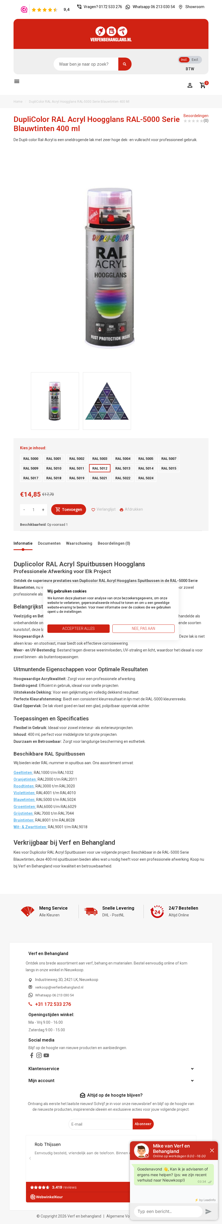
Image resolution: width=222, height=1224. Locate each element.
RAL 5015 (168, 468)
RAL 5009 (30, 468)
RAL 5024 (145, 478)
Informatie (23, 543)
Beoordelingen (196, 115)
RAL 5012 (99, 468)
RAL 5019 (76, 478)
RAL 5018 (53, 478)
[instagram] (39, 1057)
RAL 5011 (76, 468)
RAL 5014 (145, 468)
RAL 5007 (168, 459)
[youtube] (46, 1057)
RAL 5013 (122, 468)
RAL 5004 (122, 459)
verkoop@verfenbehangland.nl (59, 987)
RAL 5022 (122, 478)
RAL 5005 (145, 459)
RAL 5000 (30, 459)
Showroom (194, 7)
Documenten (49, 543)
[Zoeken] (125, 64)
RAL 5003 (99, 459)
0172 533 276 (110, 7)
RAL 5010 (53, 468)
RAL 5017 (30, 478)
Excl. (195, 60)
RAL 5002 (76, 459)
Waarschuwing (79, 543)
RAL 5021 (99, 478)
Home (18, 102)
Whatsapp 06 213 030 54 (154, 7)
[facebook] (31, 1057)
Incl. (184, 60)
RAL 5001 (53, 459)
